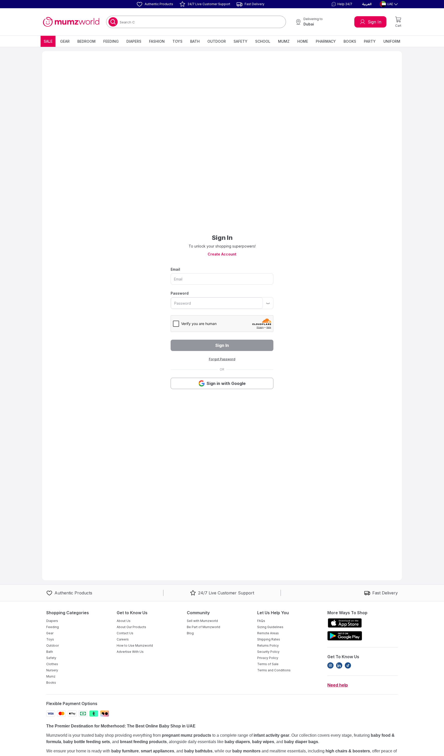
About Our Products (131, 627)
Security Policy (268, 652)
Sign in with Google (226, 383)
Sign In (374, 21)
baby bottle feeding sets (86, 742)
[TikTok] (348, 665)
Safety (240, 41)
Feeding (111, 41)
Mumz (284, 41)
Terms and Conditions (274, 670)
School (262, 41)
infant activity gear (271, 735)
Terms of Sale (268, 664)
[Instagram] (330, 665)
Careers (123, 639)
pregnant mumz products (186, 735)
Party (370, 41)
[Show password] (268, 303)
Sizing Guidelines (270, 627)
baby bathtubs (198, 751)
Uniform (391, 41)
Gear (65, 41)
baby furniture (125, 751)
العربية (367, 4)
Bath (195, 41)
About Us (124, 621)
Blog (190, 633)
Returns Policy (268, 645)
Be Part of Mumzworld (203, 627)
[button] (341, 4)
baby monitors (246, 751)
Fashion (157, 41)
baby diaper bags (301, 742)
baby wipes (263, 742)
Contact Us (125, 633)
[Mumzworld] (71, 21)
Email (175, 269)
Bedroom (86, 41)
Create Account (222, 254)
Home (302, 41)
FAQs (261, 621)
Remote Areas (268, 633)
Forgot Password (222, 359)
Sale (48, 41)
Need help (337, 685)
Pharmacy (326, 41)
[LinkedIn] (339, 665)
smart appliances (157, 751)
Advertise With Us (130, 652)
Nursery (52, 670)
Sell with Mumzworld (202, 621)
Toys (177, 41)
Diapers (133, 41)
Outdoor (216, 41)
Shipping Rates (268, 639)
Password (180, 293)
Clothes (52, 664)
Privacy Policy (267, 658)
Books (350, 41)
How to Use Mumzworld (135, 645)
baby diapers (237, 742)
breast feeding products (143, 742)
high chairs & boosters (348, 751)
